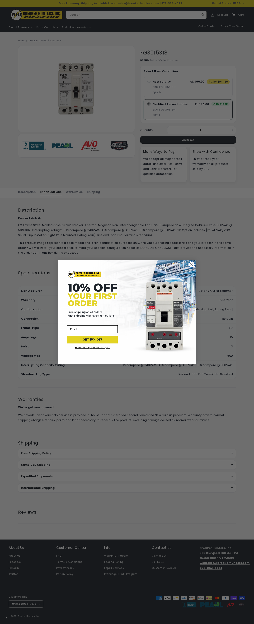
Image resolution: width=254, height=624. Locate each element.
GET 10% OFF (92, 339)
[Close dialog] (192, 265)
